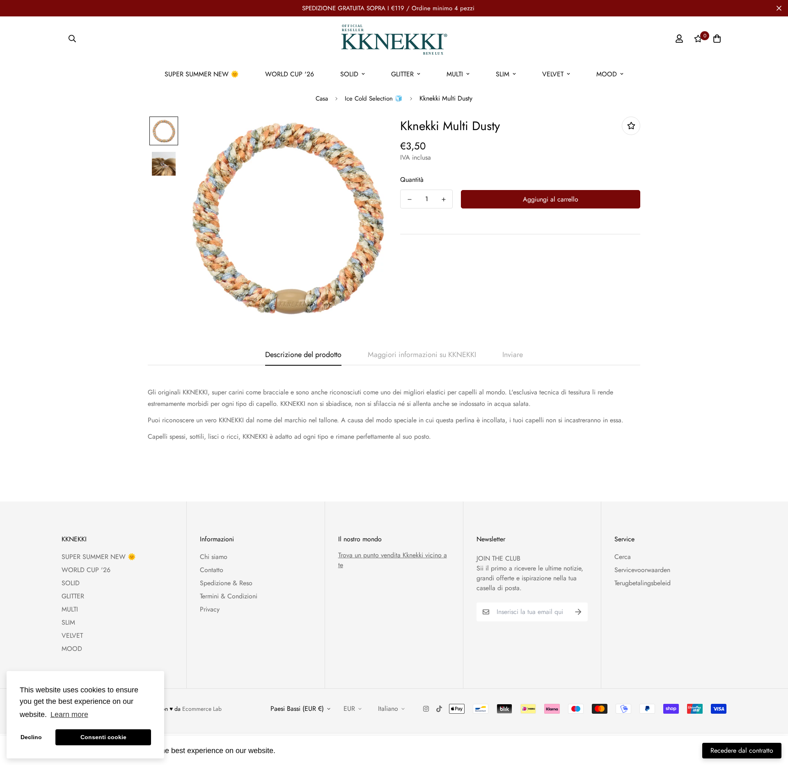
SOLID (349, 74)
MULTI (455, 74)
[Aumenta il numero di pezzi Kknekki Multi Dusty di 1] (443, 199)
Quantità (412, 179)
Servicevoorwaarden (642, 570)
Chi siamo (213, 556)
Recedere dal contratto (741, 750)
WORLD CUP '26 (289, 74)
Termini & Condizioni (228, 596)
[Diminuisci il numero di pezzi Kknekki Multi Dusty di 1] (409, 199)
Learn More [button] (297, 750)
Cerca (622, 556)
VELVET (553, 74)
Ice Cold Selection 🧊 (374, 98)
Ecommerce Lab (202, 709)
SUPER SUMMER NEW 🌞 (202, 74)
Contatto (211, 570)
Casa (322, 98)
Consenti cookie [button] (103, 737)
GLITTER (402, 74)
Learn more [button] (69, 714)
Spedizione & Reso (226, 583)
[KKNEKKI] (394, 38)
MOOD (606, 74)
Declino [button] (31, 737)
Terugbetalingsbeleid (642, 583)
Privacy (210, 609)
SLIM (502, 74)
